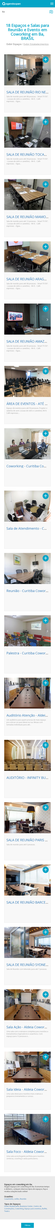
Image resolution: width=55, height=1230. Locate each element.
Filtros (27, 1225)
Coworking (19, 1208)
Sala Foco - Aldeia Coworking (28, 1151)
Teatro (7, 1211)
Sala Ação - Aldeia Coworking (28, 1027)
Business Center (26, 1206)
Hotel (6, 1206)
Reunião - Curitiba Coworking (29, 590)
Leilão (16, 1199)
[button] (7, 70)
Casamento (8, 1199)
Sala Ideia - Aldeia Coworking (28, 1089)
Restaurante (14, 1206)
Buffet (44, 1208)
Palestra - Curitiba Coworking (29, 653)
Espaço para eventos (32, 1208)
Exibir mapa (51, 12)
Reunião (23, 1199)
